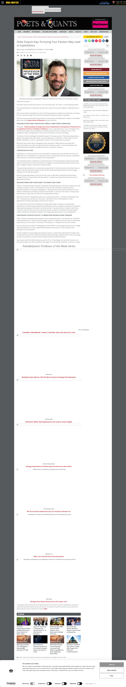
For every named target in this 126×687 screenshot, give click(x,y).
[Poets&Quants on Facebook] (93, 40)
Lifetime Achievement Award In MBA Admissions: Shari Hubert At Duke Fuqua (23, 630)
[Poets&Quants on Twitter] (86, 40)
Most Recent (36, 32)
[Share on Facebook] (24, 55)
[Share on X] (21, 55)
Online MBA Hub (96, 69)
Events (86, 32)
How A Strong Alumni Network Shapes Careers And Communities (73, 629)
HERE (45, 609)
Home (19, 32)
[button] (18, 55)
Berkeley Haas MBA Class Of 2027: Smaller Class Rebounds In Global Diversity (56, 630)
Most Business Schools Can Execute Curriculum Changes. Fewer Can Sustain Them (40, 648)
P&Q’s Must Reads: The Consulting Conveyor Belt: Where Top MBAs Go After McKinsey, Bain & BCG (57, 649)
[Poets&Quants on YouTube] (100, 40)
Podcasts (78, 32)
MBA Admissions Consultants (96, 81)
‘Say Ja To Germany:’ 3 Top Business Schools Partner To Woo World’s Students (40, 630)
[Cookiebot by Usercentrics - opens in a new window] (11, 683)
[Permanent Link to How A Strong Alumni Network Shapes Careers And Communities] (74, 621)
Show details (89, 683)
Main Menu (26, 32)
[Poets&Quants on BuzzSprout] (89, 40)
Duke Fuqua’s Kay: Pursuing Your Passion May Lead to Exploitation (53, 37)
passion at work (61, 657)
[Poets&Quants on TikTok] (107, 40)
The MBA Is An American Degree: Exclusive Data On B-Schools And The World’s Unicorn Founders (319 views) (95, 127)
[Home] (47, 23)
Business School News (27, 37)
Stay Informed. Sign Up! (93, 36)
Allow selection (111, 670)
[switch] (49, 683)
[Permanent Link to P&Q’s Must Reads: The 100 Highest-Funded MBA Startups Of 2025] (24, 639)
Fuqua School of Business (36, 120)
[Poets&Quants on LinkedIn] (103, 40)
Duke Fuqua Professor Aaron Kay (32, 657)
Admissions (63, 32)
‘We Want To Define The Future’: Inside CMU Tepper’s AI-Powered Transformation (73, 648)
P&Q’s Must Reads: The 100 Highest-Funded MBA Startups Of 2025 (23, 647)
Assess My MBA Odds (96, 85)
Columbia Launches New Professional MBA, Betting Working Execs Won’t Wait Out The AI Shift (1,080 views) (95, 105)
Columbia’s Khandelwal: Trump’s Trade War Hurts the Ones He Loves (48, 332)
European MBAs (103, 32)
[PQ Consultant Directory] (96, 175)
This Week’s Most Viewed (49, 32)
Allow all (111, 664)
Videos (71, 32)
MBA (35, 37)
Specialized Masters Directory (96, 73)
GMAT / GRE (94, 32)
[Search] (107, 45)
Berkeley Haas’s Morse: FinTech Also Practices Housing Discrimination (49, 377)
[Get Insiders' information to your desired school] (96, 143)
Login (106, 36)
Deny (111, 675)
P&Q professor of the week (49, 657)
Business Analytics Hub (96, 77)
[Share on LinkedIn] (27, 55)
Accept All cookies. (38, 11)
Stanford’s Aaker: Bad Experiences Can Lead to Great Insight (48, 422)
